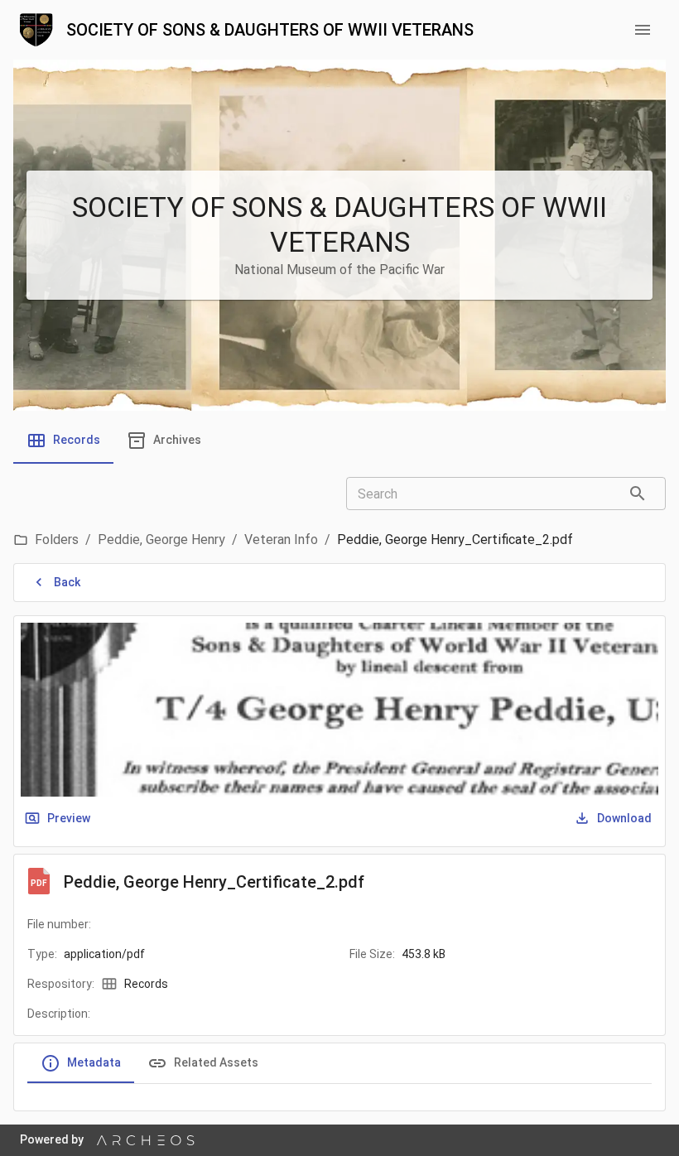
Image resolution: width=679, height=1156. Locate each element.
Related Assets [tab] (216, 1062)
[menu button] (642, 29)
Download (624, 818)
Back (67, 582)
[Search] (637, 493)
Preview (68, 818)
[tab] (63, 440)
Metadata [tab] (94, 1062)
